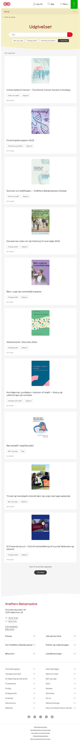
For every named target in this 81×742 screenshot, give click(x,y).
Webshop (9, 708)
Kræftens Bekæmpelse (21, 604)
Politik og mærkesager (57, 645)
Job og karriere (53, 636)
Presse (8, 636)
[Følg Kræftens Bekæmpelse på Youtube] (52, 717)
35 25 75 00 (13, 618)
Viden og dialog (9, 17)
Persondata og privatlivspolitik (40, 733)
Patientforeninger (53, 703)
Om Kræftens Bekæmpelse (18, 645)
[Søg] (70, 34)
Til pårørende (10, 684)
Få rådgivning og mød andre (16, 679)
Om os (48, 698)
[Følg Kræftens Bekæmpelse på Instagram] (34, 717)
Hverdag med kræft (13, 674)
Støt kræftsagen (52, 669)
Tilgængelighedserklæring (40, 736)
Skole (48, 684)
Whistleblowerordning (40, 727)
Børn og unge (18, 40)
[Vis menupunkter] (40, 11)
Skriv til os (12, 621)
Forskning (9, 698)
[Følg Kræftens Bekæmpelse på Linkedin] (46, 717)
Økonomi (9, 653)
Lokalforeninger (54, 653)
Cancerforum (10, 703)
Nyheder (49, 688)
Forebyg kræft (32, 40)
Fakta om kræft (52, 674)
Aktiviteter (50, 693)
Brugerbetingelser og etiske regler (40, 730)
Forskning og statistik (48, 40)
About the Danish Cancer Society (59, 708)
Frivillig (8, 688)
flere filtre (64, 40)
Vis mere (40, 572)
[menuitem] (36, 4)
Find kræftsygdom (12, 669)
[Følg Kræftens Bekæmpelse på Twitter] (40, 717)
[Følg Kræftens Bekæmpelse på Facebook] (29, 717)
